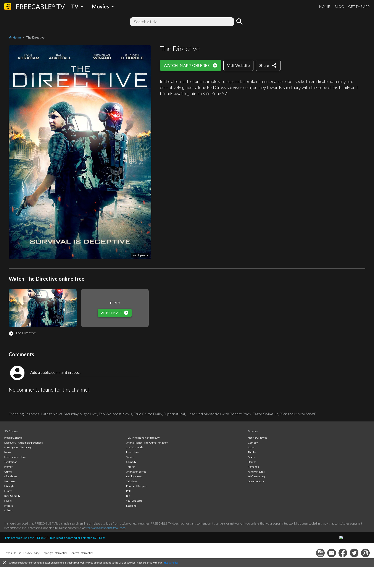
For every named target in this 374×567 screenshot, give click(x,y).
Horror (8, 466)
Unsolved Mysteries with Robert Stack (219, 413)
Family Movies (256, 471)
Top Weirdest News (115, 413)
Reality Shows (134, 476)
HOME (324, 6)
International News (15, 457)
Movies (253, 431)
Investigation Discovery (17, 447)
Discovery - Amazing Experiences (23, 442)
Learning (131, 505)
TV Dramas (10, 461)
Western (9, 481)
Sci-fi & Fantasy (256, 476)
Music (7, 500)
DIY (128, 495)
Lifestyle (9, 486)
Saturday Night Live (80, 413)
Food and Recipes (136, 486)
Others (8, 510)
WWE (311, 413)
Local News (132, 452)
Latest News (51, 413)
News (7, 452)
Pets (128, 490)
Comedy (131, 461)
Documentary (256, 481)
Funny (8, 490)
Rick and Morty (292, 413)
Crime (8, 471)
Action (251, 447)
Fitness (8, 505)
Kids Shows (11, 476)
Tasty (257, 413)
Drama (252, 457)
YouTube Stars (134, 500)
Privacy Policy (170, 562)
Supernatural (174, 413)
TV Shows (11, 431)
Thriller (130, 466)
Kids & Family (12, 495)
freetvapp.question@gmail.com (105, 528)
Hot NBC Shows (13, 437)
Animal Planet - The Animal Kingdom (147, 442)
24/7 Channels (134, 447)
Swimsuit (270, 413)
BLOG (339, 6)
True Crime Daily (148, 413)
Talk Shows (132, 481)
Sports (130, 457)
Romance (253, 466)
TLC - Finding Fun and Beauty (143, 437)
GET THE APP (359, 6)
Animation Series (136, 471)
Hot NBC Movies (257, 437)
